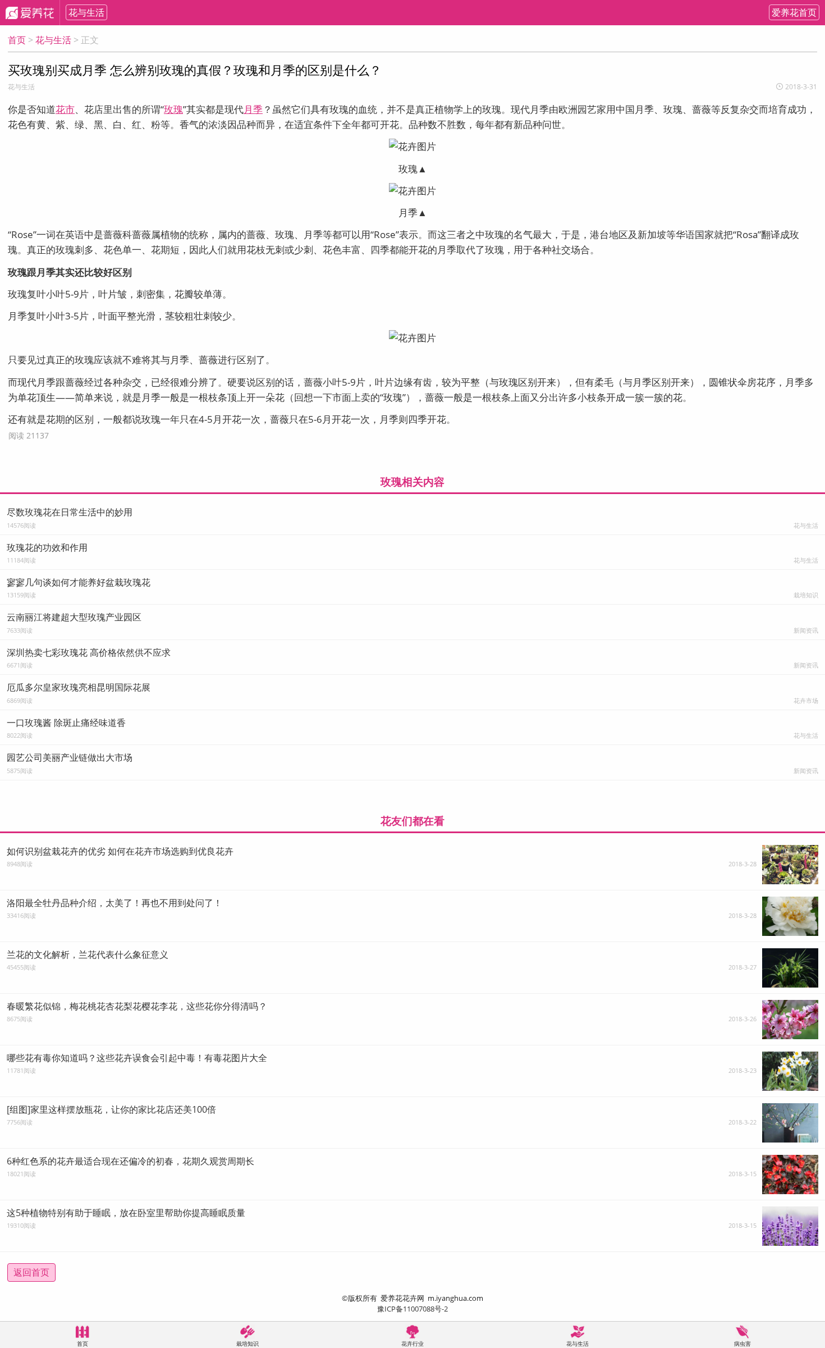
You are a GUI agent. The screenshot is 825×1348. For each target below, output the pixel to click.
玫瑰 (173, 109)
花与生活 (86, 12)
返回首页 (31, 1272)
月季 (253, 109)
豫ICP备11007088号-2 (412, 1309)
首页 (17, 40)
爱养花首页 (794, 12)
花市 (65, 109)
